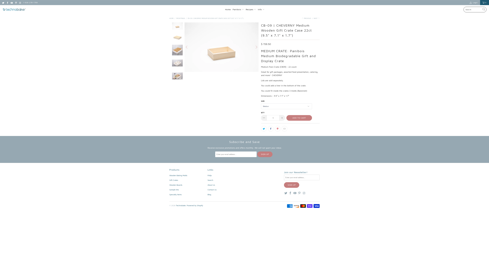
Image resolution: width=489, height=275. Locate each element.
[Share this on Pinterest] (277, 129)
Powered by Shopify (195, 205)
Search (210, 180)
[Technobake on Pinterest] (16, 3)
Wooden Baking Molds (178, 175)
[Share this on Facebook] (271, 129)
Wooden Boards (175, 185)
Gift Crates (173, 180)
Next (316, 18)
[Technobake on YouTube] (11, 3)
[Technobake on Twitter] (3, 3)
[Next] (256, 47)
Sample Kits (174, 190)
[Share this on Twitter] (264, 129)
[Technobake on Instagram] (20, 3)
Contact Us (212, 190)
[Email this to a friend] (284, 129)
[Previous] (186, 47)
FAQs (210, 175)
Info (260, 9)
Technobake (181, 205)
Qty (262, 113)
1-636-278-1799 (30, 3)
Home (228, 9)
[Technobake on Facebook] (7, 3)
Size (263, 101)
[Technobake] (14, 9)
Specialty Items (175, 194)
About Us (211, 185)
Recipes (250, 9)
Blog (209, 194)
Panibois (237, 9)
